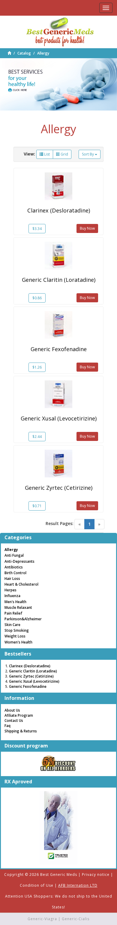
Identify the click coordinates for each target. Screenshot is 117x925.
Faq (7, 725)
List (46, 154)
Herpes (10, 590)
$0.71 (37, 505)
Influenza (12, 595)
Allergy (43, 53)
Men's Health (15, 601)
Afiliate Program (18, 715)
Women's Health (18, 642)
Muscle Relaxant (18, 607)
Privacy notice (96, 874)
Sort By (88, 154)
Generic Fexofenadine (59, 349)
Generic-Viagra (42, 918)
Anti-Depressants (19, 561)
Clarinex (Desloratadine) (58, 210)
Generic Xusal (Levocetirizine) (59, 418)
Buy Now (87, 228)
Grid (64, 154)
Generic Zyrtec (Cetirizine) (58, 487)
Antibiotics (13, 567)
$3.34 (37, 228)
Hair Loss (12, 578)
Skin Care (12, 624)
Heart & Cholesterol (21, 584)
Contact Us (13, 720)
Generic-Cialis (75, 918)
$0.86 (37, 297)
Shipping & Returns (20, 731)
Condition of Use (36, 885)
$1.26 (37, 367)
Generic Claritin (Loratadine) (58, 279)
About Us (12, 710)
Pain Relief (13, 613)
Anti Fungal (14, 555)
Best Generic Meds (58, 874)
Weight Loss (15, 636)
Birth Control (15, 572)
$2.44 (37, 436)
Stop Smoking (16, 630)
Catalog (24, 53)
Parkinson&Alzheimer (23, 618)
